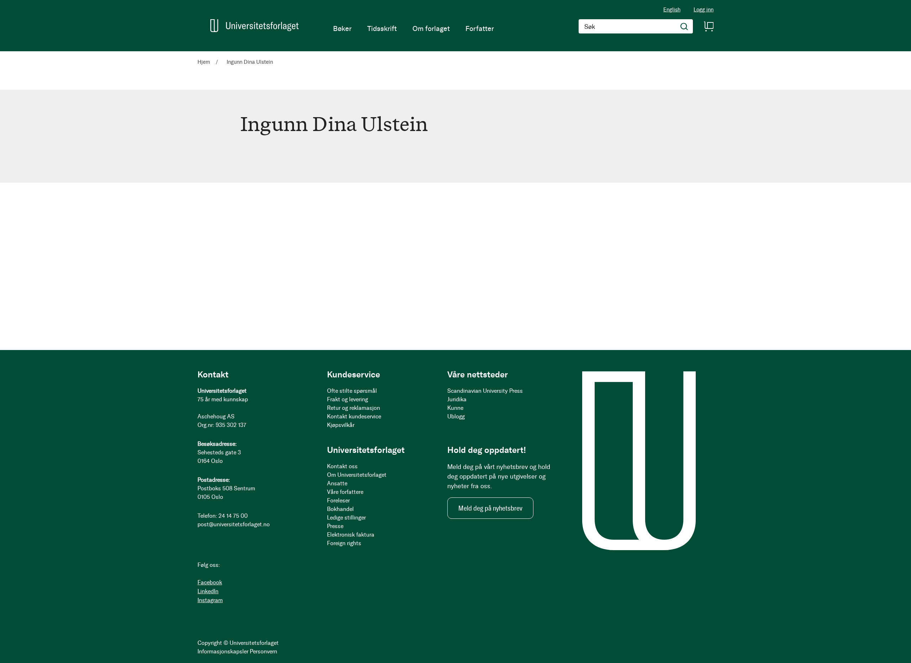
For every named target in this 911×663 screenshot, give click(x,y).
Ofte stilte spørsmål (352, 390)
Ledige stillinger (346, 517)
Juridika (457, 399)
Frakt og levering (347, 399)
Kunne (455, 407)
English (671, 9)
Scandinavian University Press (485, 390)
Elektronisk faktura (350, 534)
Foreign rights (344, 543)
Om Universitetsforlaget (356, 474)
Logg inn (703, 9)
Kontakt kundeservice (354, 416)
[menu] (413, 28)
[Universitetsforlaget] (254, 25)
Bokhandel (340, 509)
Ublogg (456, 416)
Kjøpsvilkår (340, 425)
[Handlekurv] (708, 26)
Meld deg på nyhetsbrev (490, 508)
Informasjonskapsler (223, 651)
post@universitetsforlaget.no (234, 524)
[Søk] (684, 26)
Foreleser (338, 500)
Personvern (263, 651)
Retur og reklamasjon (353, 407)
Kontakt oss (342, 466)
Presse (335, 526)
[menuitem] (342, 28)
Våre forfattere (345, 492)
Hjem (204, 62)
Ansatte (337, 483)
